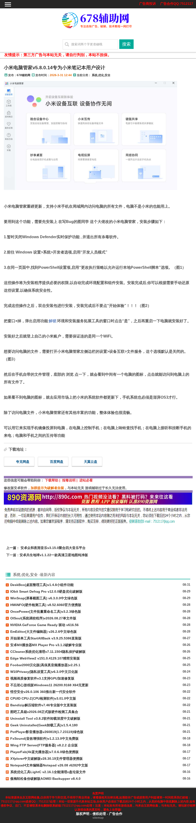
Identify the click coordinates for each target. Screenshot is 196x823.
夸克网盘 (22, 462)
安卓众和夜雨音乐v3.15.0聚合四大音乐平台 (53, 548)
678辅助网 (23, 75)
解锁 (52, 321)
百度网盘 (56, 462)
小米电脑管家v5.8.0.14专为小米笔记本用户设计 (54, 67)
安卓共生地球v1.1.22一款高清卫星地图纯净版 (54, 555)
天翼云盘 (90, 462)
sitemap (98, 817)
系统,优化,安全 (101, 75)
